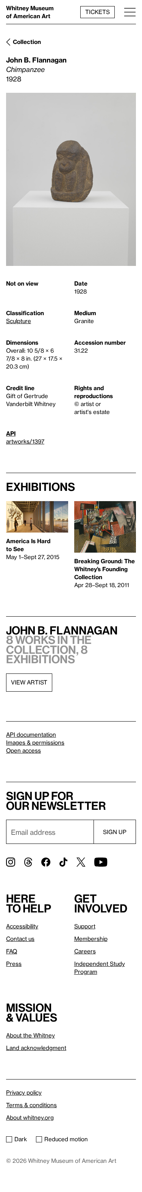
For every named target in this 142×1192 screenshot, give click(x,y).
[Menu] (129, 12)
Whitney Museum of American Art (30, 12)
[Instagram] (11, 862)
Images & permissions (35, 742)
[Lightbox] (71, 179)
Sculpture (18, 320)
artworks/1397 (25, 441)
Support (84, 926)
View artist (29, 682)
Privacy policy (24, 1092)
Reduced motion (66, 1139)
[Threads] (28, 862)
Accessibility (22, 926)
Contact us (20, 938)
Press (14, 963)
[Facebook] (46, 862)
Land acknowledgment (36, 1047)
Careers (85, 951)
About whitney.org (30, 1117)
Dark (20, 1139)
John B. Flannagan (36, 60)
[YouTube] (101, 862)
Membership (91, 938)
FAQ (11, 951)
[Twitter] (81, 862)
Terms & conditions (31, 1104)
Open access (23, 750)
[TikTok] (63, 862)
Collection (27, 41)
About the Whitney (30, 1035)
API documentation (31, 734)
